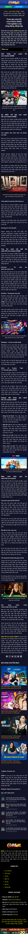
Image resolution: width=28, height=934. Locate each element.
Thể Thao (7, 873)
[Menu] (26, 3)
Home (5, 11)
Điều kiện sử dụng (16, 919)
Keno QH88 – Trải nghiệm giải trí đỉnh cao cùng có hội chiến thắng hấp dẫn (15, 821)
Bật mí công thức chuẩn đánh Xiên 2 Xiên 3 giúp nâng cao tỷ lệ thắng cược (16, 805)
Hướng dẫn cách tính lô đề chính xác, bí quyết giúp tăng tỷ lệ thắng (16, 798)
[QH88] (14, 2)
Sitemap (15, 914)
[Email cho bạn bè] (15, 656)
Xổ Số (6, 876)
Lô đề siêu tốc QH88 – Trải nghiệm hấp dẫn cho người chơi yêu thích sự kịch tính (16, 813)
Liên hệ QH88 (6, 919)
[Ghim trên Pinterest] (18, 656)
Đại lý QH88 (19, 923)
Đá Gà (6, 881)
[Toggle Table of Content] (23, 49)
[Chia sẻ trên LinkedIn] (21, 656)
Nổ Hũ (6, 884)
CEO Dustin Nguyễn (16, 921)
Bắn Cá (7, 879)
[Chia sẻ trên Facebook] (9, 656)
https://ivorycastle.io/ (13, 789)
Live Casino (8, 871)
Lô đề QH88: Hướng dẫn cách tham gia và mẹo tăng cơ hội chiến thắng (16, 828)
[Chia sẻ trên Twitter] (12, 656)
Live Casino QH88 (14, 11)
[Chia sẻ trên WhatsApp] (7, 656)
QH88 (3, 775)
